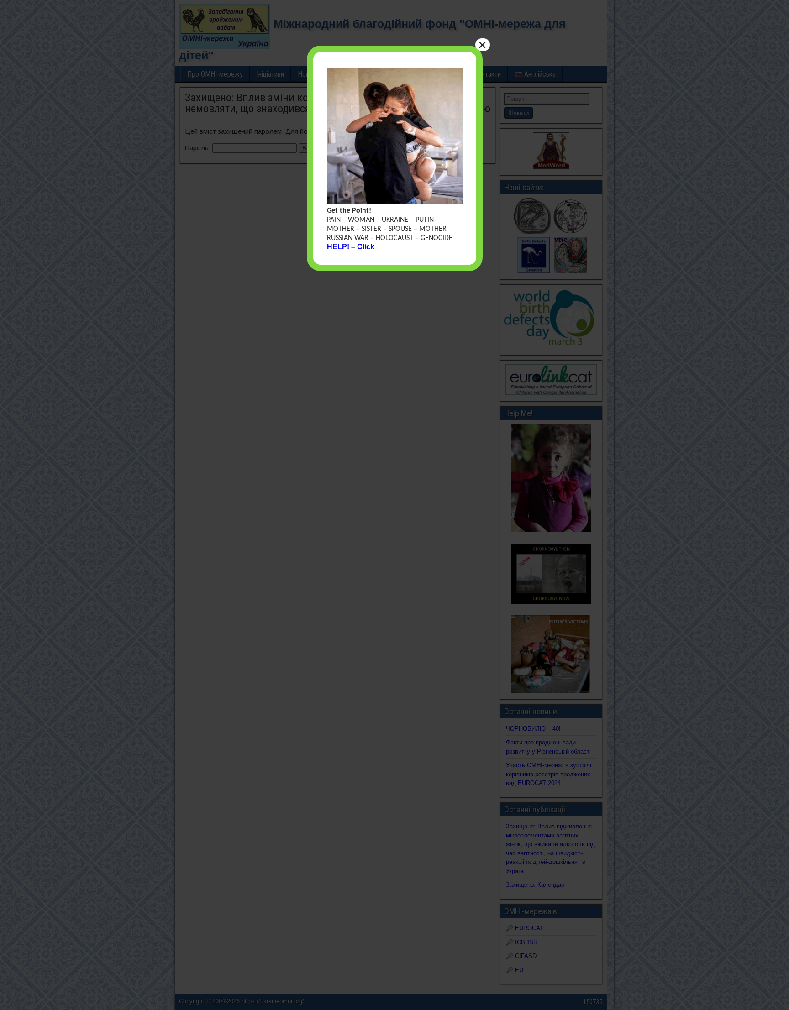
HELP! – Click (350, 247)
